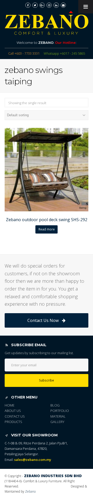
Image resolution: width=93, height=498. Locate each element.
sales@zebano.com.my (32, 459)
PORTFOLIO (59, 410)
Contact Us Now (43, 320)
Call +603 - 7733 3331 (24, 53)
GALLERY (57, 421)
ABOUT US (13, 410)
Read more (46, 229)
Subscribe (46, 380)
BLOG (55, 405)
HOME (9, 405)
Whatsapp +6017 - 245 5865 (64, 53)
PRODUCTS (13, 421)
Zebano (30, 491)
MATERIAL (58, 416)
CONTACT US (15, 416)
